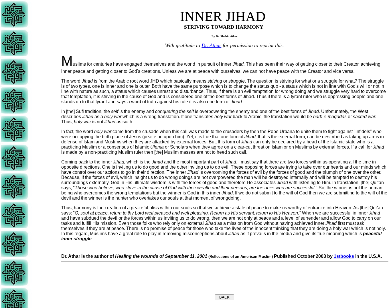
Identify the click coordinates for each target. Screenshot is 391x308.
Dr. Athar (211, 45)
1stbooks (344, 256)
